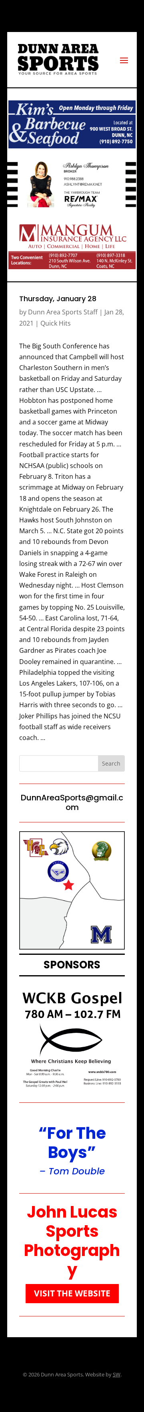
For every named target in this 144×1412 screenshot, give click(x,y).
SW (116, 1374)
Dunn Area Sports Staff (63, 312)
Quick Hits (55, 323)
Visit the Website (72, 1293)
